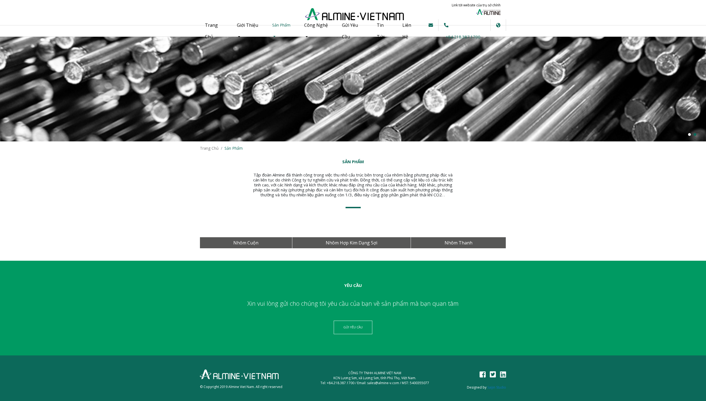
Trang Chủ (216, 31)
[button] (498, 25)
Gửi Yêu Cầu (350, 31)
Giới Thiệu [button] (247, 25)
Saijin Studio (496, 387)
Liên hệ (406, 31)
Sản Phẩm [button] (281, 25)
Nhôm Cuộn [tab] (245, 243)
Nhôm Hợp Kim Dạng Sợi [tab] (351, 243)
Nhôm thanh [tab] (458, 243)
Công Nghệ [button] (316, 25)
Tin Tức (381, 31)
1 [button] (689, 134)
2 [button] (695, 134)
